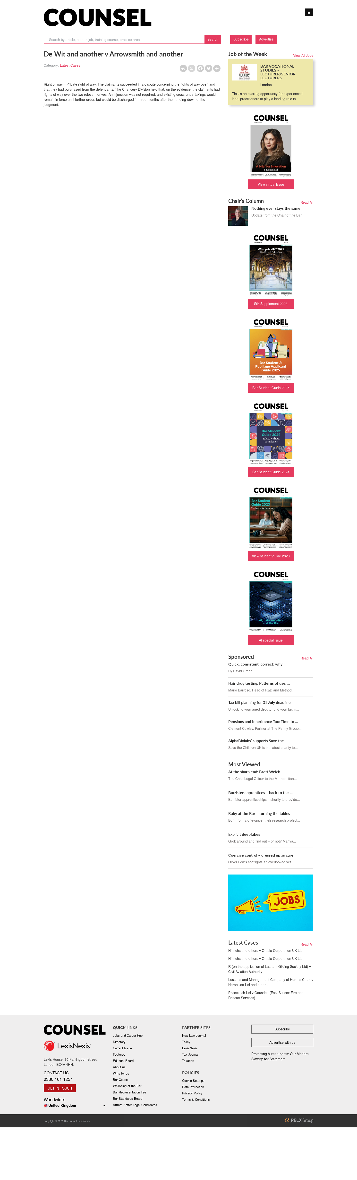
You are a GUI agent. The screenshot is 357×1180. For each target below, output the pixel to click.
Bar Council (121, 1079)
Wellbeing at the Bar (127, 1086)
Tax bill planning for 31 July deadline (259, 702)
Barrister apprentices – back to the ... (260, 792)
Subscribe (241, 39)
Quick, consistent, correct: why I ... (258, 664)
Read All (306, 202)
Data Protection (193, 1086)
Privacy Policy (192, 1093)
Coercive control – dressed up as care (260, 855)
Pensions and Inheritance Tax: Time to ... (263, 721)
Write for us (121, 1073)
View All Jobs (303, 55)
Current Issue (122, 1048)
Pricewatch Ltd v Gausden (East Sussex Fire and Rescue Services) (266, 995)
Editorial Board (123, 1060)
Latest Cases (70, 65)
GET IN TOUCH (60, 1088)
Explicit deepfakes (244, 834)
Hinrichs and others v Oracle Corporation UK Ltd (265, 950)
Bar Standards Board (127, 1098)
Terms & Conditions (196, 1099)
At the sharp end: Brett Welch (254, 771)
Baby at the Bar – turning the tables (259, 813)
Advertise (266, 39)
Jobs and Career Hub (128, 1035)
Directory (119, 1041)
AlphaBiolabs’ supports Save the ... (258, 740)
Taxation (188, 1060)
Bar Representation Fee (129, 1092)
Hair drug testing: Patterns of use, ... (259, 683)
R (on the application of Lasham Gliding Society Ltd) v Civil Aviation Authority (269, 969)
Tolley (186, 1041)
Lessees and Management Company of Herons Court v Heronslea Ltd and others (270, 982)
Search (212, 39)
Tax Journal (190, 1054)
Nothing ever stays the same (275, 208)
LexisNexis (190, 1048)
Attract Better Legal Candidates (135, 1104)
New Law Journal (194, 1035)
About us (119, 1067)
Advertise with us (282, 1042)
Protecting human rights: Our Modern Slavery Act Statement (280, 1056)
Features (119, 1054)
